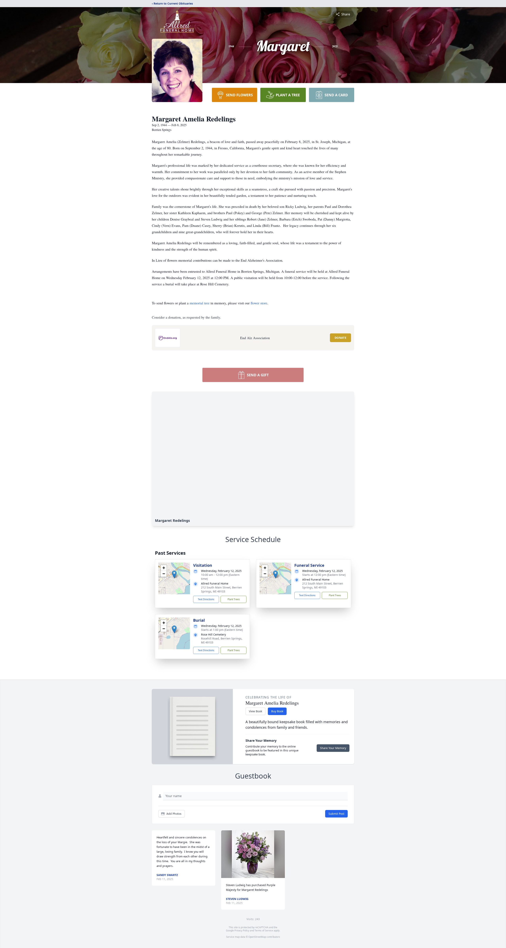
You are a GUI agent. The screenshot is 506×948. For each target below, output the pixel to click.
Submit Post (336, 814)
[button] (174, 574)
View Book (255, 711)
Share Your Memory (333, 748)
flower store (259, 303)
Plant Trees (234, 599)
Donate (340, 338)
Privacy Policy (241, 930)
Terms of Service (264, 930)
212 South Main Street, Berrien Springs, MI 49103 (221, 589)
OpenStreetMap (257, 937)
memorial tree (200, 303)
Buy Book (277, 711)
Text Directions (206, 599)
